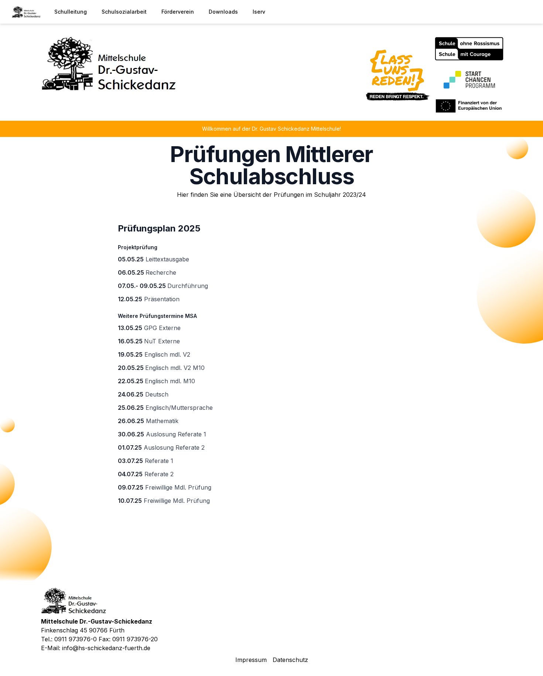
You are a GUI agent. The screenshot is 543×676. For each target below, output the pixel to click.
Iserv (259, 11)
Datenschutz (290, 659)
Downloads (223, 11)
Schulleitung (70, 11)
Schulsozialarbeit (124, 11)
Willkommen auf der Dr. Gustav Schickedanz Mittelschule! (271, 129)
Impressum (251, 659)
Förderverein (177, 11)
